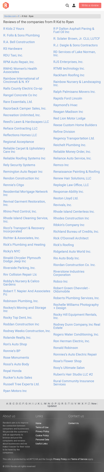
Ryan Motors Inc (15, 391)
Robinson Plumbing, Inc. (20, 301)
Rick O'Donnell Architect (70, 238)
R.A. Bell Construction (19, 42)
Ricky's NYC (11, 251)
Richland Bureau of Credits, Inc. (76, 231)
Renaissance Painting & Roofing (76, 172)
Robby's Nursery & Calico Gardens (21, 283)
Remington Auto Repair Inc (23, 172)
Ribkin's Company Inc (68, 225)
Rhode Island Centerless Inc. (74, 212)
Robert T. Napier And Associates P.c (26, 292)
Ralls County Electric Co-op (22, 88)
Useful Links (42, 443)
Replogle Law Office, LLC (71, 185)
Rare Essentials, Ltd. (18, 102)
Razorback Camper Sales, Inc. (24, 108)
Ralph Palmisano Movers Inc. (74, 92)
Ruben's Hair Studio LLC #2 (73, 374)
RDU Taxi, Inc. (13, 55)
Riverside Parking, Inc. (19, 268)
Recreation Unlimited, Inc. (21, 115)
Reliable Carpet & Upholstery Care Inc (24, 150)
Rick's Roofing (63, 245)
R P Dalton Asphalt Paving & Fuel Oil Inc (73, 30)
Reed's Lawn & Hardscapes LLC (26, 122)
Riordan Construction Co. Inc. (74, 265)
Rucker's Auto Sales (17, 377)
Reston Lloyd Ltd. (65, 198)
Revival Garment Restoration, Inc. (24, 203)
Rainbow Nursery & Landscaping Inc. (77, 83)
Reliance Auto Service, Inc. (72, 158)
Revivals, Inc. (62, 205)
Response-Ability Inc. (68, 192)
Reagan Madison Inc (68, 112)
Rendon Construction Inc (21, 178)
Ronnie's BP (11, 351)
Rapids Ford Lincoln (67, 98)
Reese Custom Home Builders (75, 125)
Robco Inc (60, 281)
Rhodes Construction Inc (71, 218)
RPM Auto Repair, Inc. (19, 62)
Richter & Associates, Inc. (21, 238)
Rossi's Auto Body (16, 364)
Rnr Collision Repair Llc (20, 274)
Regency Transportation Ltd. (74, 138)
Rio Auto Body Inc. (66, 258)
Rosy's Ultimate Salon (69, 368)
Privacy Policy (42, 431)
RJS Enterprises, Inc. (68, 62)
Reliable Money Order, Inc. (72, 152)
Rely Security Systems (19, 165)
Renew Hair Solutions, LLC (72, 178)
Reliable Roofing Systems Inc (24, 158)
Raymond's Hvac (65, 105)
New (94, 403)
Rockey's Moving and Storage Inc (24, 309)
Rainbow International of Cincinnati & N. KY (21, 80)
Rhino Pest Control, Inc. (20, 211)
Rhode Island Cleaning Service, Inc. (25, 219)
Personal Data (42, 439)
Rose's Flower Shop (67, 361)
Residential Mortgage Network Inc (25, 193)
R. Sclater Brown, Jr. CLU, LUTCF (76, 38)
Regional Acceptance (18, 142)
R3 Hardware (12, 49)
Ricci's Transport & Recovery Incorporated (23, 229)
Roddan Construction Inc (21, 324)
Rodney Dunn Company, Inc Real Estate (76, 326)
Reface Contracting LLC (20, 128)
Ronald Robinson (65, 348)
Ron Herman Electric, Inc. (71, 341)
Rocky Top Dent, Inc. (17, 318)
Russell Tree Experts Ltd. (21, 384)
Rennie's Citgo (13, 185)
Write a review (90, 5)
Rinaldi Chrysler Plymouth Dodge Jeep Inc (22, 259)
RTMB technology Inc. (69, 68)
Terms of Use (42, 427)
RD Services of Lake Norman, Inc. (74, 53)
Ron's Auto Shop (15, 344)
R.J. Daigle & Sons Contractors (75, 45)
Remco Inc (61, 165)
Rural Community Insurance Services (73, 382)
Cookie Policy (42, 435)
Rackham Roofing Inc (68, 75)
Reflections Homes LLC (20, 135)
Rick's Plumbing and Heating (24, 245)
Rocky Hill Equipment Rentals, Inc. (75, 316)
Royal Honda (12, 371)
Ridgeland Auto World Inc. (72, 251)
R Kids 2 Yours (13, 29)
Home (38, 423)
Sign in (74, 5)
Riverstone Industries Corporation (68, 273)
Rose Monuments (16, 357)
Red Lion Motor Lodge (69, 118)
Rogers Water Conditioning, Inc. (76, 334)
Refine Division (64, 132)
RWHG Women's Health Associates (20, 70)
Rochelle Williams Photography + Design (76, 306)
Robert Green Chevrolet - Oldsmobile (71, 289)
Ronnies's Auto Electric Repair (75, 354)
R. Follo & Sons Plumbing (21, 35)
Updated (52, 406)
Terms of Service (79, 459)
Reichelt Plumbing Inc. (69, 145)
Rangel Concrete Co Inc (20, 95)
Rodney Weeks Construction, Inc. (27, 331)
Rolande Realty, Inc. (17, 337)
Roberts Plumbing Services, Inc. (76, 298)
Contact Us (73, 423)
